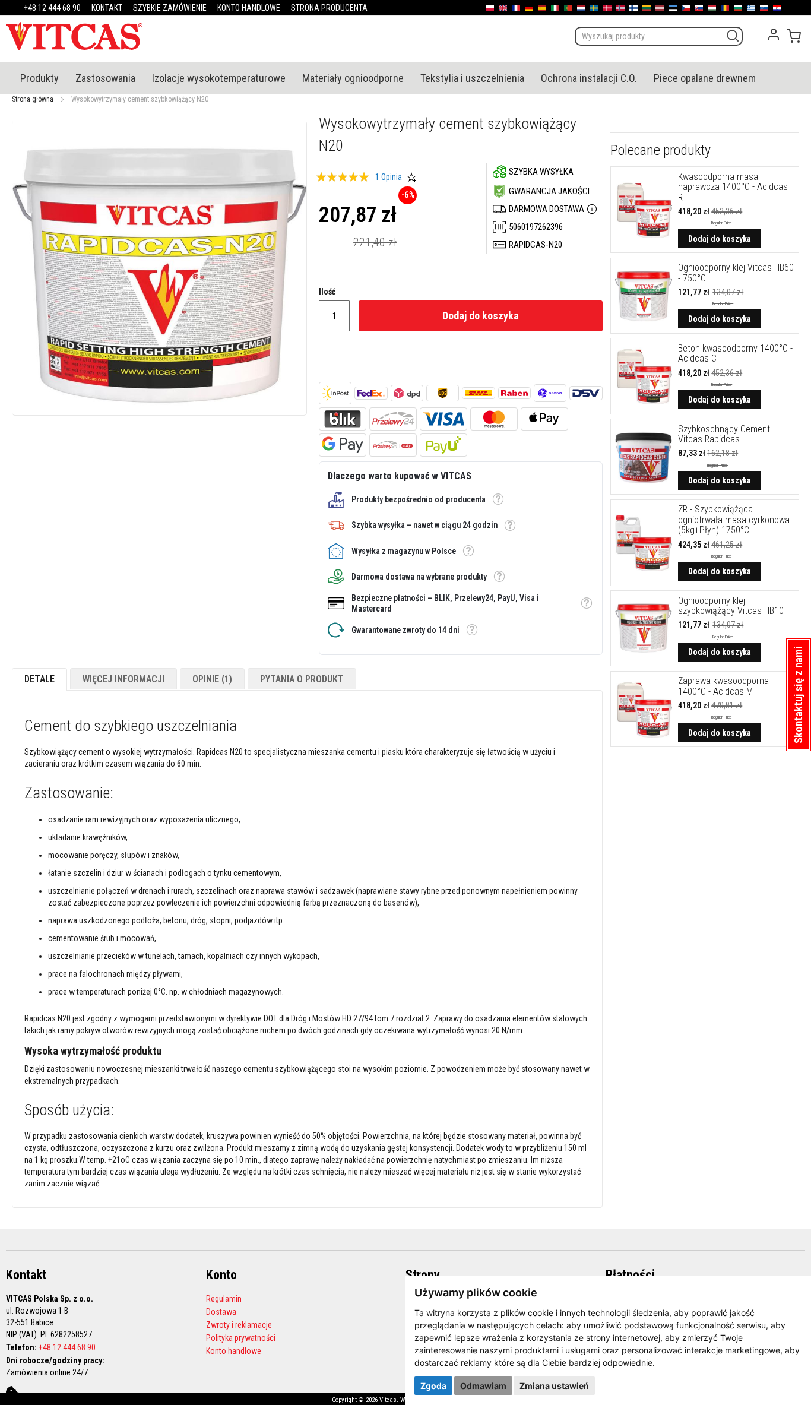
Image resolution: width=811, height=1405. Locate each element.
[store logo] (74, 36)
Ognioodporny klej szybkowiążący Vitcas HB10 (731, 606)
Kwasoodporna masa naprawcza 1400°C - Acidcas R (733, 187)
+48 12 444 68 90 (67, 1347)
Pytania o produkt (302, 679)
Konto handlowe (233, 1351)
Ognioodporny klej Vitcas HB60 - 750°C (736, 273)
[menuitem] (39, 78)
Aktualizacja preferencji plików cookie (12, 1392)
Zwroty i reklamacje (239, 1325)
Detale (39, 679)
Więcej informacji (123, 679)
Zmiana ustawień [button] (554, 1386)
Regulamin (224, 1298)
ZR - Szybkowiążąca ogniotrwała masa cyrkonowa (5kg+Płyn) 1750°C (734, 520)
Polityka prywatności (240, 1338)
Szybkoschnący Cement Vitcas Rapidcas (724, 434)
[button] (497, 499)
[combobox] (659, 36)
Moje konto (773, 34)
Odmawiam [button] (483, 1386)
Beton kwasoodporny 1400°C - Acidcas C (735, 354)
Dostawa (221, 1312)
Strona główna (32, 99)
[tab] (39, 679)
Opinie (210, 679)
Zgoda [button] (433, 1386)
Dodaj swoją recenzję (411, 177)
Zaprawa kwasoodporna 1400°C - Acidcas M (723, 686)
